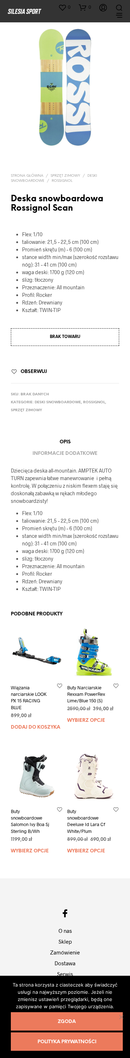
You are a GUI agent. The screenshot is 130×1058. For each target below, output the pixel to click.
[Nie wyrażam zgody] (121, 1016)
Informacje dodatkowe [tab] (65, 453)
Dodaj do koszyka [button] (35, 727)
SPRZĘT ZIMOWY (65, 176)
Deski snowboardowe (58, 402)
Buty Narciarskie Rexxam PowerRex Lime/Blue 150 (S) (86, 694)
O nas (65, 930)
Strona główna (27, 176)
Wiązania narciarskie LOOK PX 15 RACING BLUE (29, 697)
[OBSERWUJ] (59, 685)
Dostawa (65, 963)
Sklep (65, 941)
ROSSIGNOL (62, 181)
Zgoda (67, 1021)
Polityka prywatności (67, 1042)
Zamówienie (65, 952)
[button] (64, 7)
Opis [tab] (65, 442)
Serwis (65, 974)
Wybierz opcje (86, 721)
